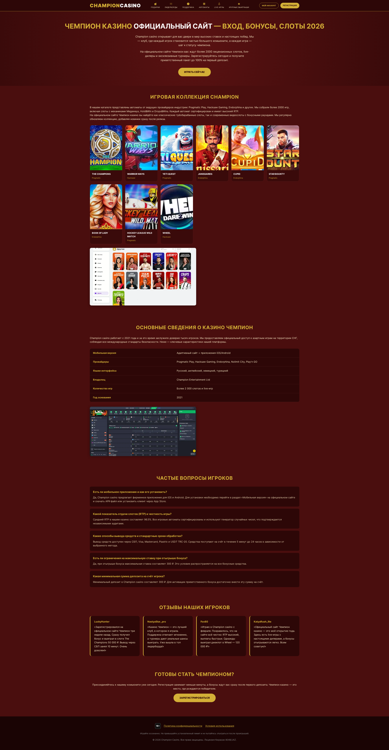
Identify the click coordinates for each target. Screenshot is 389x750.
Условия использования (219, 725)
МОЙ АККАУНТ (269, 5)
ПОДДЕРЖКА (188, 7)
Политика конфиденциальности (183, 725)
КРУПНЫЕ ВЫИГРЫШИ (239, 7)
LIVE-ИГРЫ (219, 7)
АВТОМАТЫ (204, 7)
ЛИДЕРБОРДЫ (171, 7)
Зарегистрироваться (194, 697)
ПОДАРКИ (155, 7)
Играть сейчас (194, 71)
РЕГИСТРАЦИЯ (290, 5)
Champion (115, 6)
